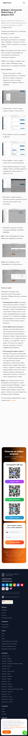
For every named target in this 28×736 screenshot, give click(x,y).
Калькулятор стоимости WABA (9, 648)
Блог (3, 636)
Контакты (4, 714)
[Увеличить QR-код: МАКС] (14, 473)
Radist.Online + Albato (7, 696)
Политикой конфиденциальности (17, 727)
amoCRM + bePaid (6, 673)
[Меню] (23, 2)
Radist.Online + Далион (7, 702)
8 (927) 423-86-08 (6, 579)
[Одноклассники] (14, 584)
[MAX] (18, 584)
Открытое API (5, 627)
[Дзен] (7, 588)
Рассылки (4, 615)
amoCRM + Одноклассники (8, 671)
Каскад (3, 612)
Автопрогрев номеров (7, 617)
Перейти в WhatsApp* (14, 499)
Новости (4, 711)
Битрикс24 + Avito (6, 694)
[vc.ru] (3, 588)
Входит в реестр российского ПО (12, 596)
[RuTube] (10, 588)
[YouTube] (21, 584)
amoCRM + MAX (5, 656)
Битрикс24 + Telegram (7, 684)
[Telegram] (7, 584)
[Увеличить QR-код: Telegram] (14, 509)
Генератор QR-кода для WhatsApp (10, 641)
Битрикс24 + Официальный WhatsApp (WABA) (12, 689)
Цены (3, 633)
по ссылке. (13, 400)
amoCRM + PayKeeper (7, 676)
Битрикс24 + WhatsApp (7, 686)
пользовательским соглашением (14, 556)
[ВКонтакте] (3, 584)
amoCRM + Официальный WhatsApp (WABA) (12, 663)
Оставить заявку (14, 542)
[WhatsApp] (10, 584)
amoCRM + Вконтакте (7, 666)
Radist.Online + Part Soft (7, 699)
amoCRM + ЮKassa (6, 679)
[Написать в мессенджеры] (25, 733)
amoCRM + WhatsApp (7, 661)
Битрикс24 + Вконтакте (7, 691)
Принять (7, 732)
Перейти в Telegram (14, 517)
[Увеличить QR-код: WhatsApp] (14, 491)
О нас (3, 709)
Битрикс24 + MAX (6, 681)
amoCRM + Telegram (6, 658)
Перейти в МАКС (14, 481)
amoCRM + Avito (5, 668)
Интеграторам (5, 624)
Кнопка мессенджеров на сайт (9, 646)
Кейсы (3, 638)
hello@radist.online (7, 581)
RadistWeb (4, 610)
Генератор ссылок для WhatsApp (9, 643)
